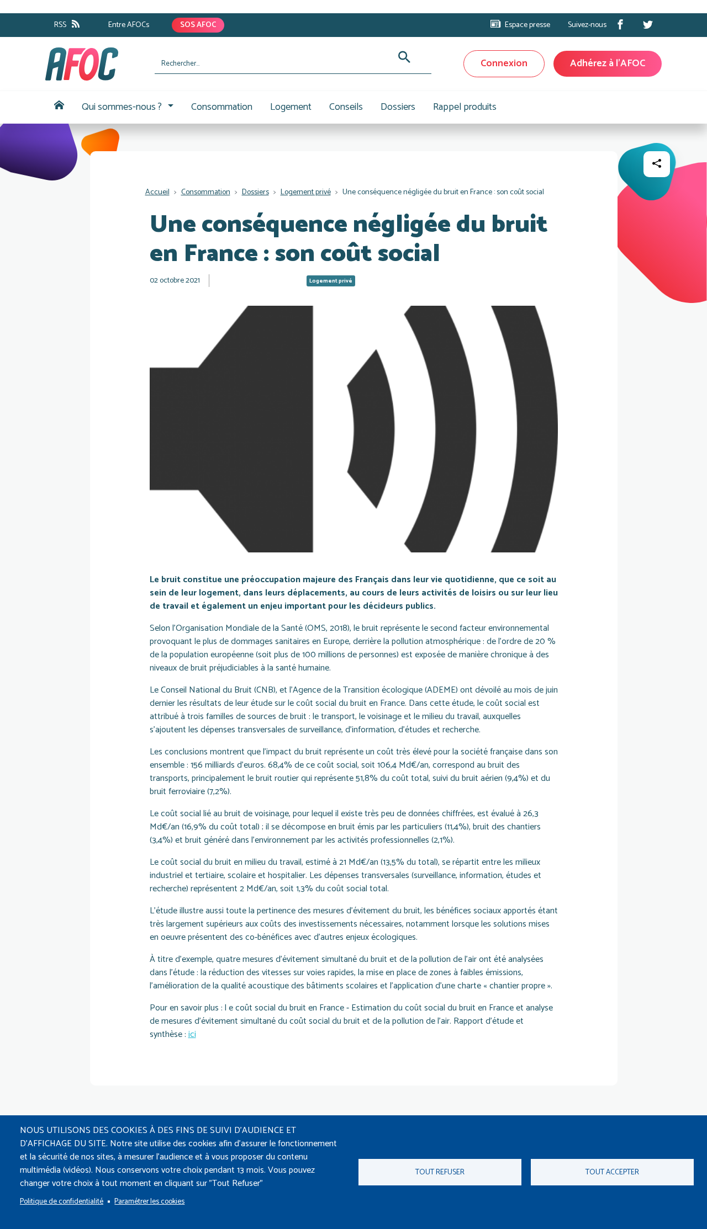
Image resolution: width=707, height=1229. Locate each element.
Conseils (346, 107)
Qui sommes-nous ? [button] (122, 107)
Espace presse (527, 25)
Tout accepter (612, 1172)
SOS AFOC (198, 25)
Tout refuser (440, 1172)
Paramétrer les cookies (149, 1201)
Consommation (221, 107)
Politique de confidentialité (61, 1201)
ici (192, 1034)
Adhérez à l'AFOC (607, 63)
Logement (291, 107)
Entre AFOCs (128, 25)
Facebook (620, 24)
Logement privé (306, 192)
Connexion (504, 63)
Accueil (59, 107)
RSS (60, 25)
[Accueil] (95, 64)
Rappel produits (465, 107)
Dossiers (398, 107)
